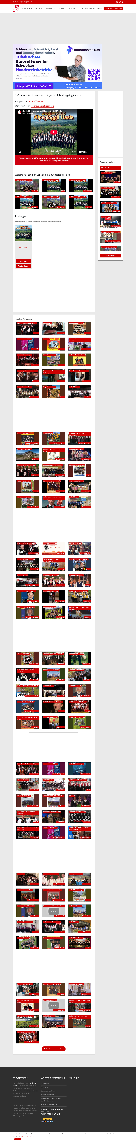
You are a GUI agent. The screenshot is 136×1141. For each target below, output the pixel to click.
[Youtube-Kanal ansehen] (122, 2)
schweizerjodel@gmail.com (23, 2)
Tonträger (80, 8)
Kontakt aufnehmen (47, 1095)
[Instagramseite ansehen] (119, 2)
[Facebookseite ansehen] (116, 2)
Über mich (44, 1087)
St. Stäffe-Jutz (35, 101)
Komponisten (39, 8)
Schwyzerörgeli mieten (49, 1105)
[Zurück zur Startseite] (16, 7)
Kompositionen (50, 8)
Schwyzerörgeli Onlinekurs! (93, 8)
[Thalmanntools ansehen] (57, 65)
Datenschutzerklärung (28, 1136)
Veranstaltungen (71, 8)
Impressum (45, 1083)
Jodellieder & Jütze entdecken (113, 8)
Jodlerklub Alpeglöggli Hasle (42, 105)
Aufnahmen (60, 8)
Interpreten (30, 8)
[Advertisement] (68, 28)
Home (24, 8)
